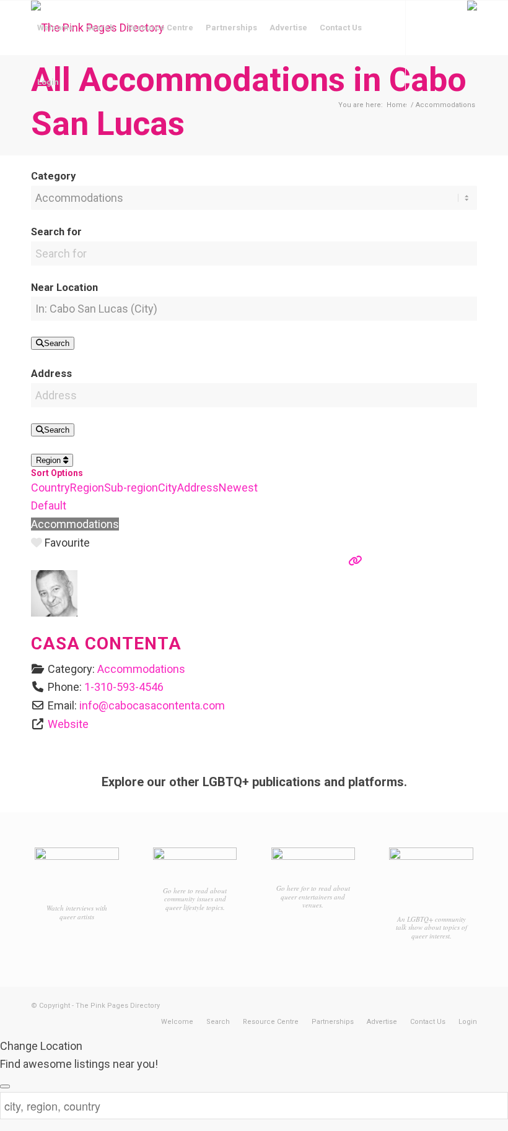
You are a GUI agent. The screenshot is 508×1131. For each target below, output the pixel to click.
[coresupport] (54, 612)
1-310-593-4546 (124, 686)
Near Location (64, 287)
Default (48, 505)
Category (53, 176)
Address (51, 373)
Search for (56, 232)
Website (68, 723)
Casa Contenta (106, 643)
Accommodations (75, 524)
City (167, 487)
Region (49, 460)
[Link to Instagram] (53, 136)
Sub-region (131, 487)
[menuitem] (55, 28)
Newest (238, 487)
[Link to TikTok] (72, 136)
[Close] (5, 1086)
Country (50, 487)
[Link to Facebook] (34, 136)
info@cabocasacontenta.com (152, 705)
